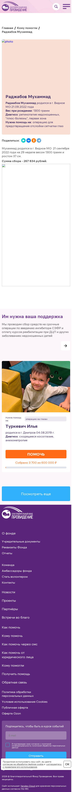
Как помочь (11, 627)
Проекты (9, 600)
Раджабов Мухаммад (28, 96)
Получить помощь (16, 674)
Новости (8, 592)
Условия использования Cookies (24, 701)
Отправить (36, 755)
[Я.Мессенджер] (23, 140)
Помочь (36, 454)
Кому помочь (12, 636)
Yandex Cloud (27, 785)
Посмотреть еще (36, 494)
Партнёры (10, 609)
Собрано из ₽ (36, 462)
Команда (8, 564)
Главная (7, 28)
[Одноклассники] (34, 140)
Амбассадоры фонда (17, 570)
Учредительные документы (21, 541)
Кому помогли (27, 28)
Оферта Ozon (11, 713)
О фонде (9, 533)
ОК (67, 764)
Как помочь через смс (19, 644)
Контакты (8, 582)
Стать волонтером (15, 576)
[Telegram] (39, 140)
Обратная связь (14, 682)
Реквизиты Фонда (14, 547)
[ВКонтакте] (28, 140)
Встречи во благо (16, 617)
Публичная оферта (15, 707)
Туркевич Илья (21, 426)
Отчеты (7, 553)
